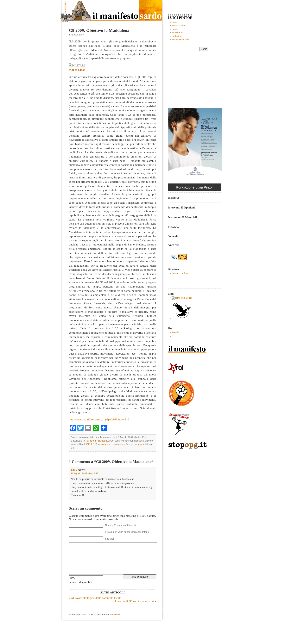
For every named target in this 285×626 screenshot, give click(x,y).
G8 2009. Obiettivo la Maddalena (99, 30)
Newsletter (177, 32)
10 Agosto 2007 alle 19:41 (84, 473)
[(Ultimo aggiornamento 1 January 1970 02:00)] (182, 297)
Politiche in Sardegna (97, 440)
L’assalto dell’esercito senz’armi (134, 601)
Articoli (173, 236)
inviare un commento (112, 444)
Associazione (178, 25)
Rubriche (173, 227)
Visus (84, 614)
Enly (74, 470)
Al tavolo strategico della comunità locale (96, 597)
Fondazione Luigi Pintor (194, 187)
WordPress (114, 614)
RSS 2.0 (90, 444)
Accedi (175, 332)
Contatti (176, 29)
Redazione (177, 36)
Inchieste (173, 197)
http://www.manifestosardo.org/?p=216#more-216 (99, 419)
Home (175, 22)
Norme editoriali (180, 39)
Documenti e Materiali (182, 217)
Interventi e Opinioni (181, 207)
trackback (139, 444)
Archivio (173, 245)
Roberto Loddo (180, 273)
